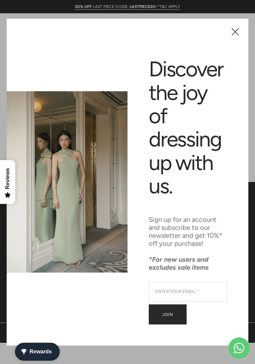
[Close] (235, 32)
